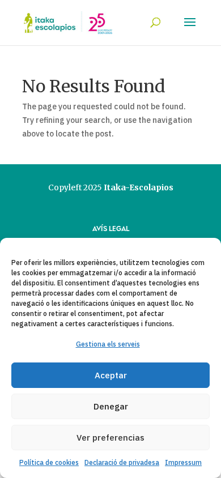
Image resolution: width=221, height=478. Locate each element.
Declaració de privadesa (121, 462)
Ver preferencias (110, 437)
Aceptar (111, 375)
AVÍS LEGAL (110, 228)
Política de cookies (49, 462)
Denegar (111, 406)
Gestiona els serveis (108, 344)
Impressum (183, 462)
